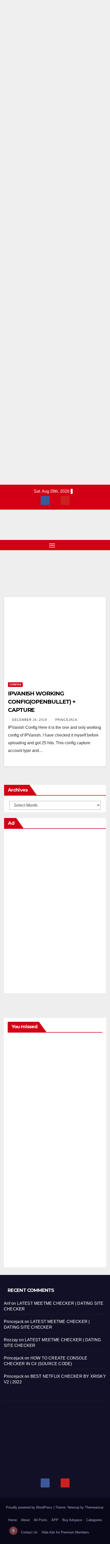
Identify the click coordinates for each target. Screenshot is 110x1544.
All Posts (40, 1520)
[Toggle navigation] (52, 545)
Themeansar (94, 1507)
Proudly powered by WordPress (29, 1507)
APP (54, 1520)
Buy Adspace (72, 1520)
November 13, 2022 (20, 1049)
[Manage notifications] (13, 1531)
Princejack (66, 720)
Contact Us (29, 1532)
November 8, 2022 (20, 1165)
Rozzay (11, 1340)
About (25, 1520)
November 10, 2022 (20, 1107)
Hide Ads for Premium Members (65, 1532)
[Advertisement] (55, 242)
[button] (94, 545)
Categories (94, 1520)
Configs (15, 684)
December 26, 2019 (30, 720)
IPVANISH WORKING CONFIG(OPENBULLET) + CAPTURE (41, 701)
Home (12, 1520)
